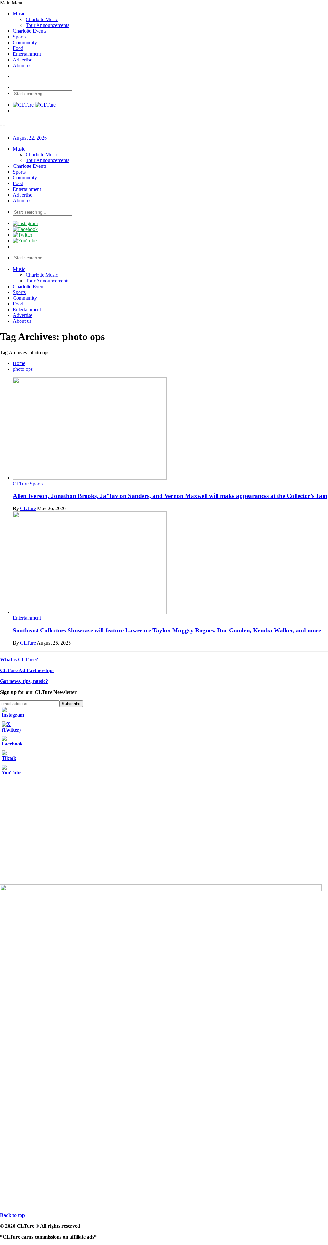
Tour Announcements (47, 25)
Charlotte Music (42, 19)
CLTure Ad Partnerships (27, 670)
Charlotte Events (29, 31)
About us (22, 65)
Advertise (22, 59)
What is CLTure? (19, 659)
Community (25, 42)
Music (19, 13)
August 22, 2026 (30, 138)
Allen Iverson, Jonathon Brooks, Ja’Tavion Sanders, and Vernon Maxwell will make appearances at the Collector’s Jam (170, 495)
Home (19, 363)
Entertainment (27, 54)
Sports (19, 36)
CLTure (28, 508)
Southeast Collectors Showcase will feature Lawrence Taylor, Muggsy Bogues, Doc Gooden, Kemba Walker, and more (167, 630)
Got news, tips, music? (24, 681)
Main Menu (12, 2)
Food (18, 48)
